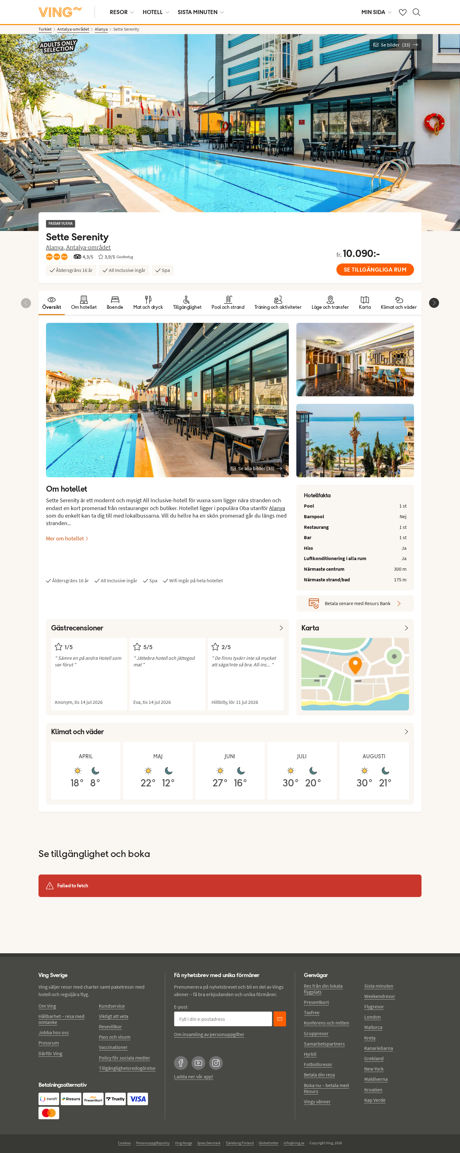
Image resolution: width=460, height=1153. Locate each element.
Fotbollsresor (318, 1064)
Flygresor (374, 1006)
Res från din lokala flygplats (323, 989)
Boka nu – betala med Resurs (326, 1088)
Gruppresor (316, 1033)
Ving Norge (183, 1142)
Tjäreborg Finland (240, 1142)
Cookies (124, 1142)
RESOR (119, 12)
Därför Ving (50, 1053)
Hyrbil (310, 1054)
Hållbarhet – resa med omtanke (61, 1019)
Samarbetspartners (324, 1043)
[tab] (51, 303)
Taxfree (311, 1012)
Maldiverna (376, 1079)
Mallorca (373, 1027)
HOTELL (153, 12)
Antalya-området (88, 247)
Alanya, (56, 247)
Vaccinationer (113, 1047)
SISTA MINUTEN (197, 12)
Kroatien (373, 1089)
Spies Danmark (209, 1142)
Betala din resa (319, 1074)
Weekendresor (379, 996)
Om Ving (47, 1006)
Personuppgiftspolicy (153, 1142)
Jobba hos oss (53, 1032)
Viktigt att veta (113, 1016)
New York (374, 1068)
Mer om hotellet (65, 538)
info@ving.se (294, 1142)
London (372, 1017)
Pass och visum (114, 1037)
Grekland (374, 1058)
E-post (180, 1007)
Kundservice (112, 1006)
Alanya (277, 508)
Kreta (370, 1038)
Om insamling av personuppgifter (209, 1034)
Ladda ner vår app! (193, 1076)
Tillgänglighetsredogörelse (127, 1068)
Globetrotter (269, 1142)
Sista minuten (378, 986)
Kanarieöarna (378, 1048)
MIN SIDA (373, 12)
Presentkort (316, 1002)
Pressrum (48, 1043)
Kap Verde (375, 1100)
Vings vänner (317, 1101)
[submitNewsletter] (279, 1018)
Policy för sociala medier (124, 1058)
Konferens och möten (326, 1023)
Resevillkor (110, 1026)
